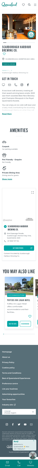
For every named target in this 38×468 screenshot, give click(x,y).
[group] (19, 305)
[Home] (9, 6)
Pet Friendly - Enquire (12, 159)
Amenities (19, 130)
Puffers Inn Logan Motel (18, 300)
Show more (7, 179)
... (9, 70)
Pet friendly (6, 162)
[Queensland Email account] (31, 424)
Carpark (5, 146)
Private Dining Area (11, 173)
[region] (19, 205)
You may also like (19, 271)
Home (4, 70)
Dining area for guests (10, 175)
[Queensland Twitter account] (19, 424)
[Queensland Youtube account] (25, 424)
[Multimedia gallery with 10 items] (19, 28)
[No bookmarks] (23, 5)
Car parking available (10, 149)
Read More (7, 114)
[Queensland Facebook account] (13, 424)
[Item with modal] (19, 26)
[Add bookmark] (4, 54)
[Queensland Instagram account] (7, 424)
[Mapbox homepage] (7, 220)
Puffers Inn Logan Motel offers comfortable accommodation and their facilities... (17, 308)
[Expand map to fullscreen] (33, 192)
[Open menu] (35, 5)
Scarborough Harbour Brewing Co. (16, 48)
